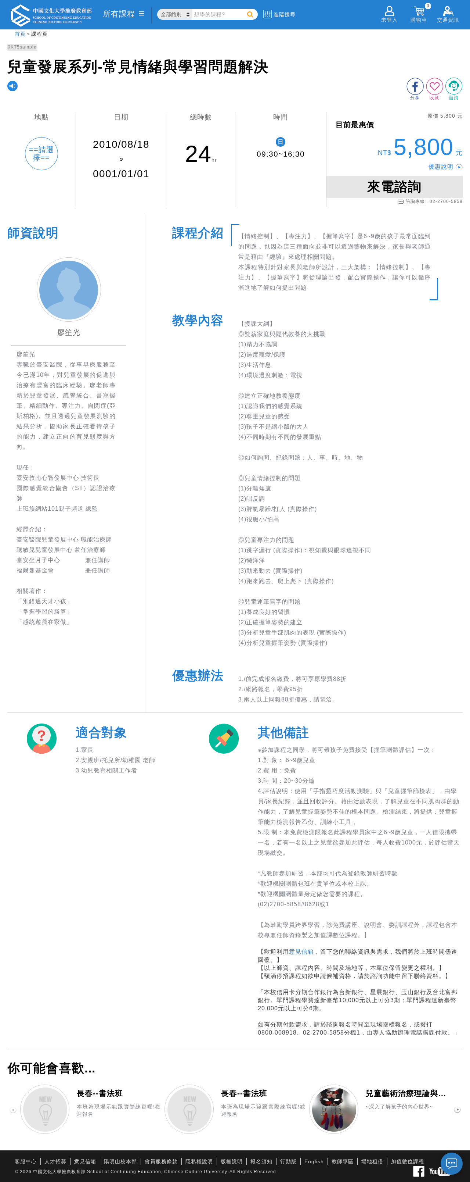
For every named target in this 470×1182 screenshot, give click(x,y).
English (314, 1161)
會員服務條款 (161, 1161)
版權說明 (232, 1161)
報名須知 (261, 1161)
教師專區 (343, 1161)
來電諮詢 (394, 186)
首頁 (20, 34)
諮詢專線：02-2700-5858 (434, 201)
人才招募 (55, 1161)
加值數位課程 (407, 1161)
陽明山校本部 (120, 1161)
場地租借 (372, 1161)
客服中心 (26, 1161)
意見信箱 (301, 952)
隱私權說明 (199, 1161)
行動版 (288, 1161)
